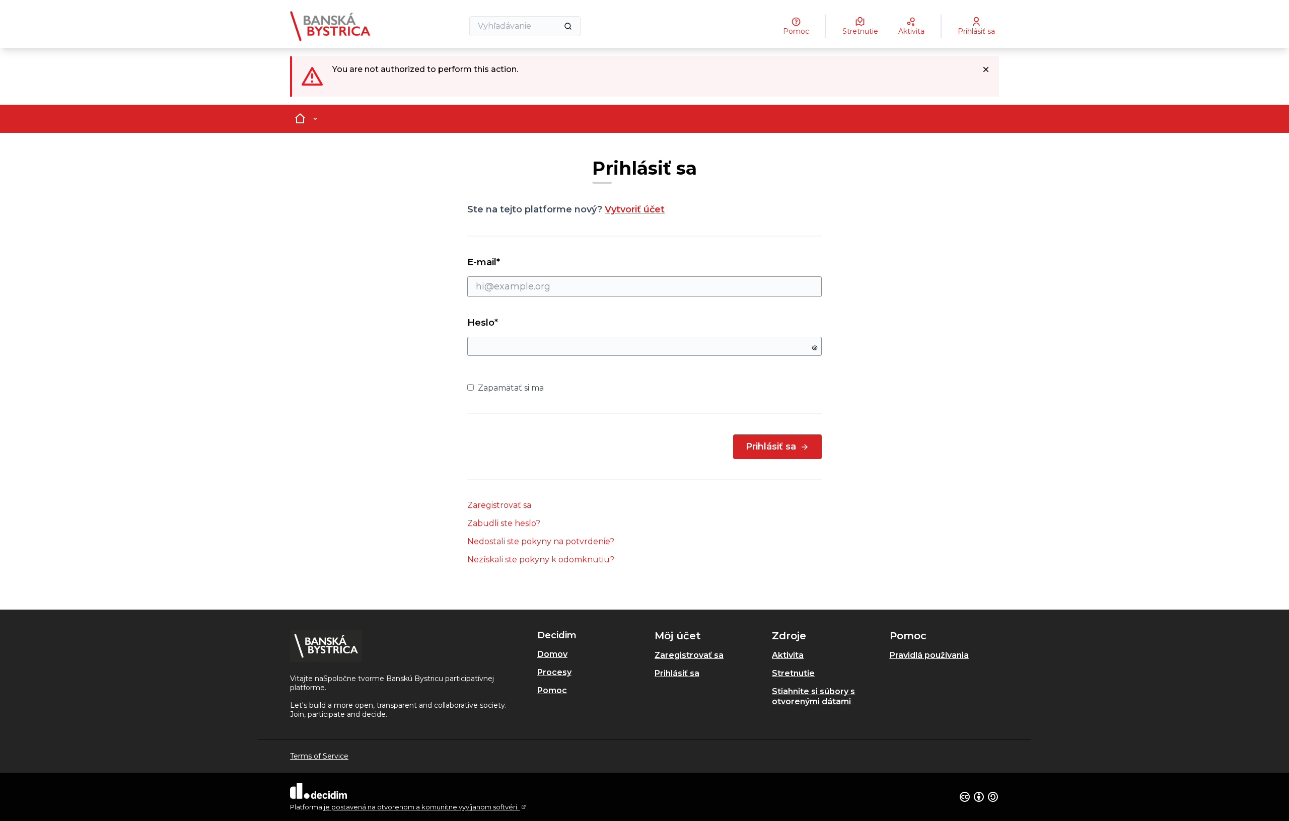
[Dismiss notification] (986, 69)
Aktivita (788, 655)
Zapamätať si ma (511, 388)
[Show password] (815, 348)
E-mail (501, 262)
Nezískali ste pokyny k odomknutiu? (540, 559)
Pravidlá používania (929, 655)
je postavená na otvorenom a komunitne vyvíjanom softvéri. (425, 807)
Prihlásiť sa (771, 446)
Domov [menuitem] (552, 654)
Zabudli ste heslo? (503, 523)
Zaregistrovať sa (499, 505)
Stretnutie (793, 673)
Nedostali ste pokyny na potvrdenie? (540, 541)
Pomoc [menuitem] (552, 690)
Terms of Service (319, 756)
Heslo (482, 322)
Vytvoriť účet (635, 209)
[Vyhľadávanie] (568, 26)
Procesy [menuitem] (554, 672)
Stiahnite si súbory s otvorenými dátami (813, 696)
